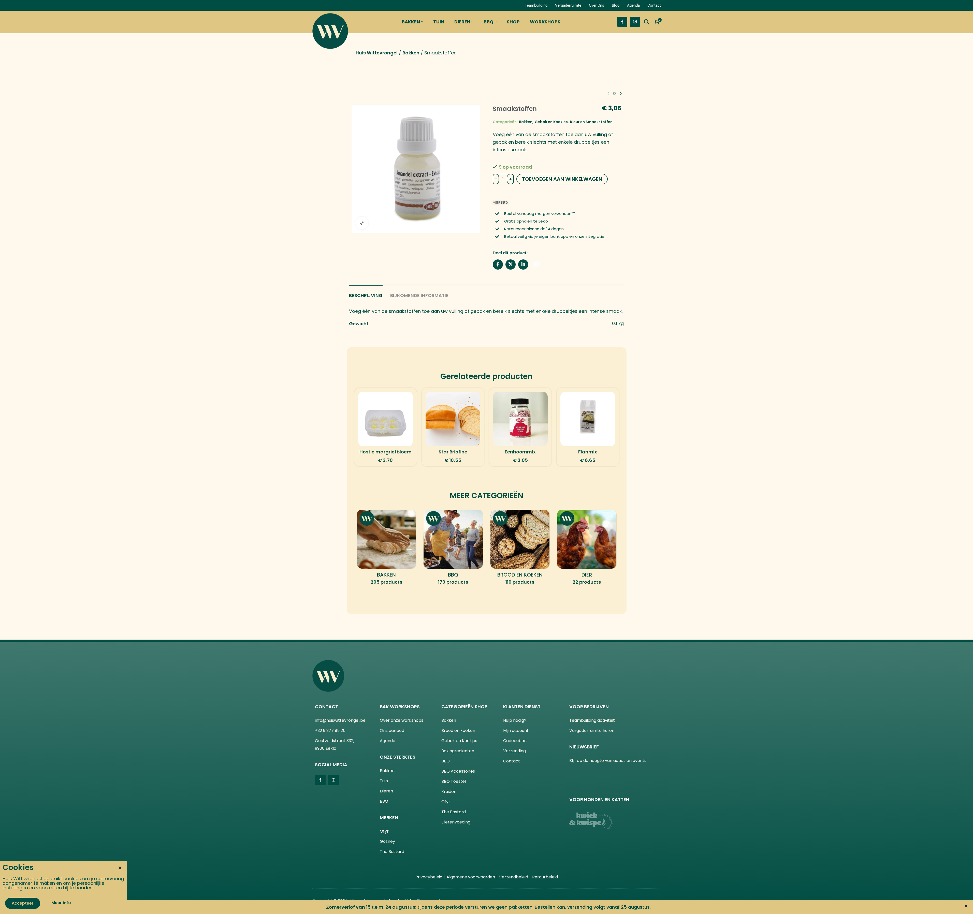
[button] (966, 906)
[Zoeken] (647, 22)
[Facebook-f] (320, 780)
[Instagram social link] (635, 22)
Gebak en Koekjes (551, 121)
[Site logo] (330, 30)
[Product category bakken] (386, 549)
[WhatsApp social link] (536, 264)
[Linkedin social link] (523, 264)
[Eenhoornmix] (520, 419)
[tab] (366, 293)
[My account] (318, 5)
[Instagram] (333, 780)
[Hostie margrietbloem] (385, 419)
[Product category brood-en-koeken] (520, 549)
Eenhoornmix (520, 452)
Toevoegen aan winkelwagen (562, 179)
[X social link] (510, 264)
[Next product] (621, 94)
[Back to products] (615, 94)
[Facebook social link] (622, 22)
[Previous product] (608, 94)
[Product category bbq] (453, 549)
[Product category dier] (586, 549)
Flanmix (587, 452)
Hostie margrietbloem (385, 452)
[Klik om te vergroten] (361, 223)
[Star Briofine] (453, 419)
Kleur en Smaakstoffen (591, 121)
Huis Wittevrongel (377, 53)
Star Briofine (453, 452)
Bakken (410, 53)
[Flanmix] (587, 419)
